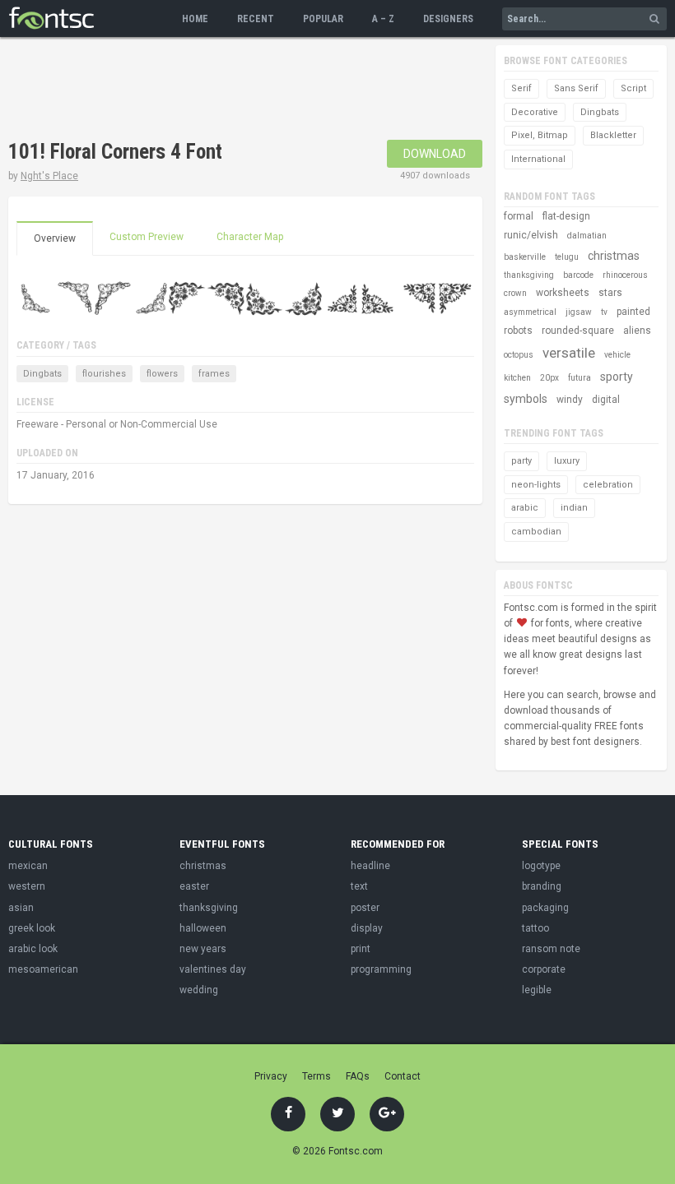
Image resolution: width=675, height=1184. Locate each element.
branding (541, 886)
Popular (323, 19)
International (538, 159)
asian (21, 907)
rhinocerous (625, 275)
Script (633, 88)
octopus (518, 354)
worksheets (562, 292)
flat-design (566, 216)
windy (569, 399)
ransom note (551, 949)
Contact (402, 1076)
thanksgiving (529, 275)
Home (195, 19)
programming (381, 969)
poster (365, 907)
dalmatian (587, 235)
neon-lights (536, 484)
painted (633, 311)
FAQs (358, 1076)
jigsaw (579, 312)
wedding (198, 990)
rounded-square (578, 330)
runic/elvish (531, 235)
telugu (567, 256)
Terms (316, 1076)
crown (515, 293)
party (521, 461)
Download (434, 153)
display (367, 928)
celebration (608, 484)
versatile (568, 353)
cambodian (536, 531)
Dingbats (42, 373)
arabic (524, 507)
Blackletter (613, 135)
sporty (616, 376)
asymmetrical (530, 312)
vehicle (617, 354)
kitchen (517, 377)
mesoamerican (43, 969)
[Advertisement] (308, 90)
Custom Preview (146, 237)
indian (574, 507)
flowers (162, 373)
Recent (255, 19)
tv (604, 312)
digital (606, 399)
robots (518, 330)
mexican (28, 866)
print (360, 949)
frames (214, 373)
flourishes (104, 373)
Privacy (270, 1076)
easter (194, 886)
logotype (541, 866)
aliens (637, 330)
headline (370, 866)
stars (610, 292)
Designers (448, 19)
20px (549, 377)
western (26, 886)
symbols (525, 398)
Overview (55, 238)
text (359, 886)
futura (579, 377)
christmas (614, 255)
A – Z (383, 19)
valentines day (212, 969)
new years (202, 949)
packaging (545, 907)
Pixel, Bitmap (539, 135)
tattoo (535, 928)
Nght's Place (49, 176)
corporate (544, 969)
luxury (567, 461)
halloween (202, 928)
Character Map (249, 237)
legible (537, 990)
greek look (31, 928)
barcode (578, 275)
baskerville (525, 256)
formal (518, 216)
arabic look (33, 949)
